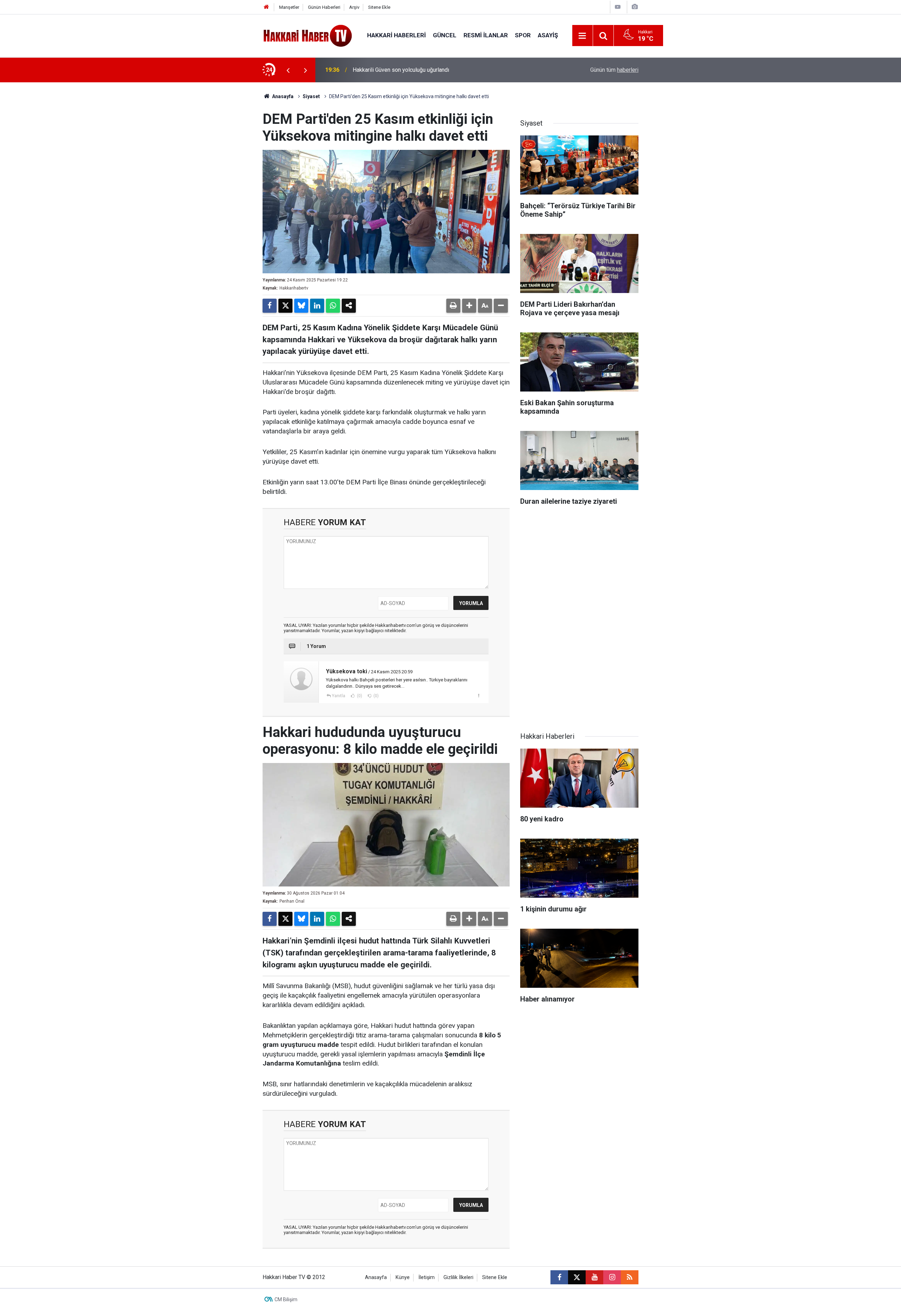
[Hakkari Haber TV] (308, 35)
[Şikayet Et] (478, 695)
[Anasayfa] (266, 7)
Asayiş (548, 35)
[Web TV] (618, 7)
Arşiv (354, 7)
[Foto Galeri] (634, 7)
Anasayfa (282, 96)
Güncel (444, 35)
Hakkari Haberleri (396, 35)
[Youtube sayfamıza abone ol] (594, 1277)
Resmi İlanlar (486, 35)
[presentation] (288, 70)
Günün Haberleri (324, 7)
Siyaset (311, 96)
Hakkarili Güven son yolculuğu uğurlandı (401, 69)
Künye (403, 1277)
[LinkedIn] (317, 306)
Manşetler (289, 7)
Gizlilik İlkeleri (458, 1277)
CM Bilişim (286, 1299)
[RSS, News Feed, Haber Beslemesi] (629, 1277)
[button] (469, 306)
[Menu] (582, 36)
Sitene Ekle (379, 7)
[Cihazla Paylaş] (349, 306)
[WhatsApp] (333, 306)
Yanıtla (338, 695)
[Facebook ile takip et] (559, 1277)
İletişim (426, 1277)
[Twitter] (285, 306)
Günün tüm (614, 69)
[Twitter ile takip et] (577, 1277)
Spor (523, 35)
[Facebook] (270, 306)
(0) (359, 695)
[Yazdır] (453, 306)
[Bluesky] (301, 306)
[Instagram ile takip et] (612, 1277)
